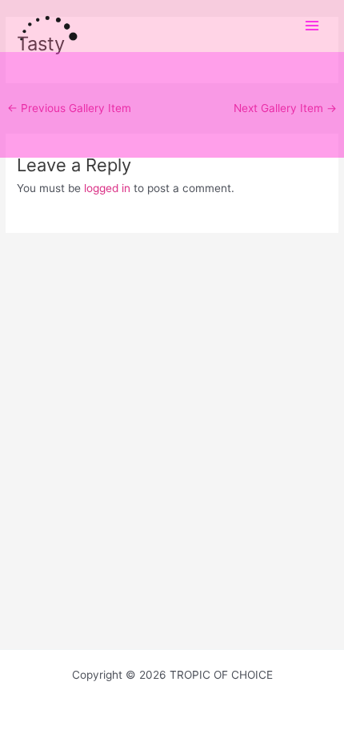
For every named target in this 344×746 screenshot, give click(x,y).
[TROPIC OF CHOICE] (48, 26)
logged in (107, 188)
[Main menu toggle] (312, 26)
